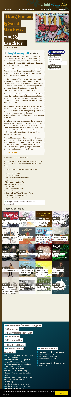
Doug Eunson (54, 57)
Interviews (46, 9)
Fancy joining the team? (19, 332)
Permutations (9, 255)
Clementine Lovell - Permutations (51, 352)
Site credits (13, 336)
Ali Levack (58, 271)
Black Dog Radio (16, 344)
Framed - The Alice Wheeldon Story (10, 223)
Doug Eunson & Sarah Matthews (18, 23)
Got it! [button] (62, 393)
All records (42, 365)
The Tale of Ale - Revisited (43, 223)
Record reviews (26, 9)
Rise (27, 254)
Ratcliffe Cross (43, 288)
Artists (62, 9)
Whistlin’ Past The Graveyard (9, 291)
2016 (5, 47)
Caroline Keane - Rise (46, 354)
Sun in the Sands (44, 273)
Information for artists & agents (24, 325)
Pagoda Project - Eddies (47, 359)
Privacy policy (14, 340)
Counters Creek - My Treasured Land (51, 363)
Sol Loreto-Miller (10, 153)
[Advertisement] (35, 309)
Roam (10, 237)
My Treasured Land (26, 271)
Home (8, 9)
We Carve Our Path (58, 288)
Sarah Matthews (55, 59)
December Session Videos (14, 388)
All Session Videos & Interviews (17, 384)
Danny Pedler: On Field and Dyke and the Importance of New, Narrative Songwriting (18, 379)
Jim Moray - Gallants (46, 361)
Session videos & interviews (14, 350)
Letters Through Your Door (43, 239)
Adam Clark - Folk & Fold (47, 356)
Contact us (12, 329)
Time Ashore (58, 222)
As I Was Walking (60, 238)
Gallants (10, 270)
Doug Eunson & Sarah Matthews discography (19, 202)
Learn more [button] (6, 394)
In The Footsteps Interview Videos (18, 386)
